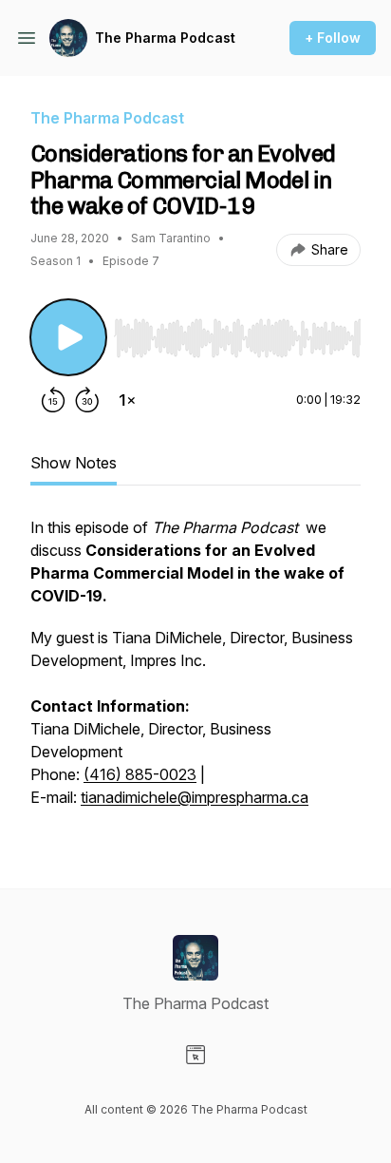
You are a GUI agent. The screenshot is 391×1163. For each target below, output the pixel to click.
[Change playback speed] (127, 400)
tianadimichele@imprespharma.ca (194, 797)
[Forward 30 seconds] (87, 400)
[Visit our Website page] (195, 1054)
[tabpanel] (195, 672)
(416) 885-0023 (140, 774)
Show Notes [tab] (73, 462)
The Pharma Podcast (165, 37)
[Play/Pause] (68, 337)
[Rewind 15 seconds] (53, 400)
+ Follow (333, 37)
